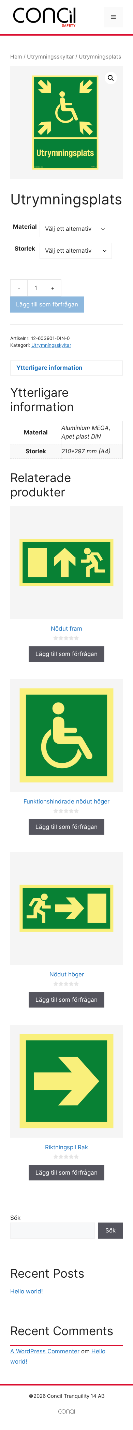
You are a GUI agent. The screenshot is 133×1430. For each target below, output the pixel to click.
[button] (111, 78)
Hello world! (26, 1291)
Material (25, 226)
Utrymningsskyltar (50, 56)
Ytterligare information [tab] (49, 367)
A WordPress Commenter (44, 1351)
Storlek (25, 248)
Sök (15, 1217)
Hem (16, 56)
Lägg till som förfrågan (47, 304)
